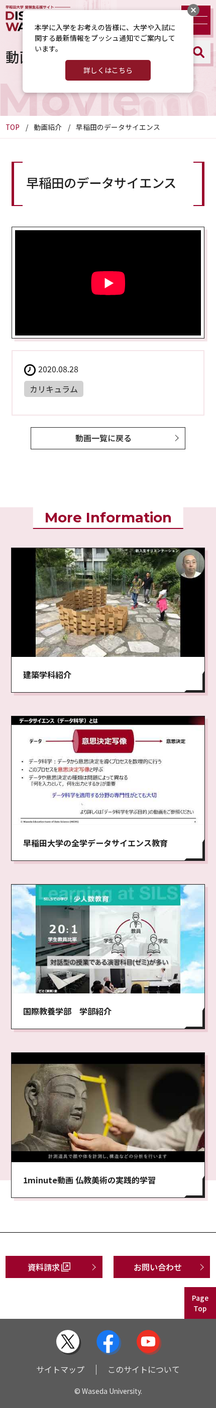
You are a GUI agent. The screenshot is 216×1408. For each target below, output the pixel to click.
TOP (13, 127)
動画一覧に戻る (103, 438)
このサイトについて (143, 1369)
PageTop (200, 1303)
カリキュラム (54, 389)
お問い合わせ (158, 1267)
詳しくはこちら (108, 70)
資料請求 (44, 1267)
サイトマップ (60, 1369)
